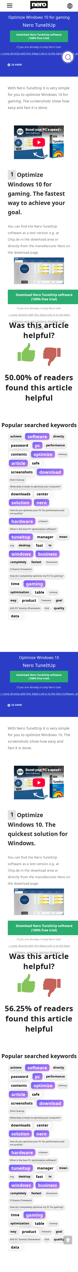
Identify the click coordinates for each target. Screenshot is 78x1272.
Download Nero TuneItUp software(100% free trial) (39, 36)
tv (50, 545)
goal (59, 600)
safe (36, 463)
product (29, 600)
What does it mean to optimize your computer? (35, 486)
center (42, 494)
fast (39, 545)
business (47, 554)
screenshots (22, 472)
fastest (36, 562)
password (19, 445)
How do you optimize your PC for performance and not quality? (37, 512)
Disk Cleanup (17, 479)
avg (12, 545)
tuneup (54, 592)
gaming (34, 584)
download (50, 472)
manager (45, 536)
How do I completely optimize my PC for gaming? (36, 575)
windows (21, 554)
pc (37, 445)
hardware (22, 521)
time (15, 583)
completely (18, 562)
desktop (24, 545)
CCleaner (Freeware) (21, 569)
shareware (51, 562)
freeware (46, 600)
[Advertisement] (23, 103)
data (15, 616)
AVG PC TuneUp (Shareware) (25, 608)
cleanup (62, 454)
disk (47, 608)
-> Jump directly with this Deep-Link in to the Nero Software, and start (39, 315)
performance (55, 445)
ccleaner (43, 521)
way (13, 600)
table (39, 592)
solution (20, 503)
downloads (20, 494)
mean (63, 537)
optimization (19, 592)
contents (19, 454)
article (18, 463)
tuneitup (20, 537)
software (37, 436)
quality (59, 608)
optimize (43, 454)
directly (58, 436)
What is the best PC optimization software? (33, 529)
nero (41, 503)
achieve (15, 436)
